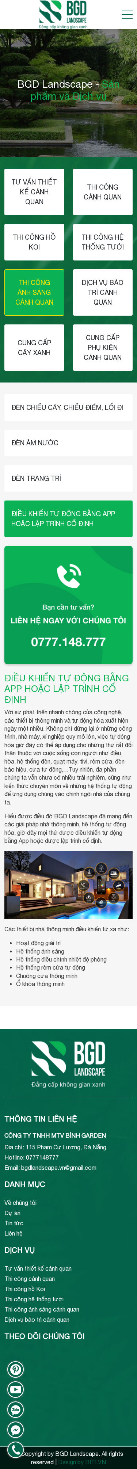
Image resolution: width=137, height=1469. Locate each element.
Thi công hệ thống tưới (34, 1299)
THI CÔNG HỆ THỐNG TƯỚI (102, 242)
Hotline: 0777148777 (31, 1157)
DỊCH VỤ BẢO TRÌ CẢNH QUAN (102, 292)
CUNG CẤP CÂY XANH (34, 348)
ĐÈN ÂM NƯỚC (34, 443)
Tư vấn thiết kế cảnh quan (38, 1268)
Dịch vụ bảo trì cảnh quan (36, 1319)
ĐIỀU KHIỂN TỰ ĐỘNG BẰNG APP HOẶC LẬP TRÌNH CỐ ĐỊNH (63, 519)
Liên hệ (13, 1233)
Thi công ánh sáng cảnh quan (41, 1309)
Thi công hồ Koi (24, 1289)
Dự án (12, 1213)
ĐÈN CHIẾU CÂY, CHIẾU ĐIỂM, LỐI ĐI (67, 407)
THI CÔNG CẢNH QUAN (103, 192)
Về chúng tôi (20, 1202)
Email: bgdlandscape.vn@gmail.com (50, 1167)
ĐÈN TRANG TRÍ (36, 478)
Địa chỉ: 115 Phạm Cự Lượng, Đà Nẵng (55, 1147)
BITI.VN (95, 1462)
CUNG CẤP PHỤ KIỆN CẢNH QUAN (103, 347)
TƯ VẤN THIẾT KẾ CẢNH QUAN (34, 192)
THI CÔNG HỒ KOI (34, 242)
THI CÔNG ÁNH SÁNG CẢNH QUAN (34, 292)
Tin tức (13, 1223)
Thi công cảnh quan (29, 1278)
